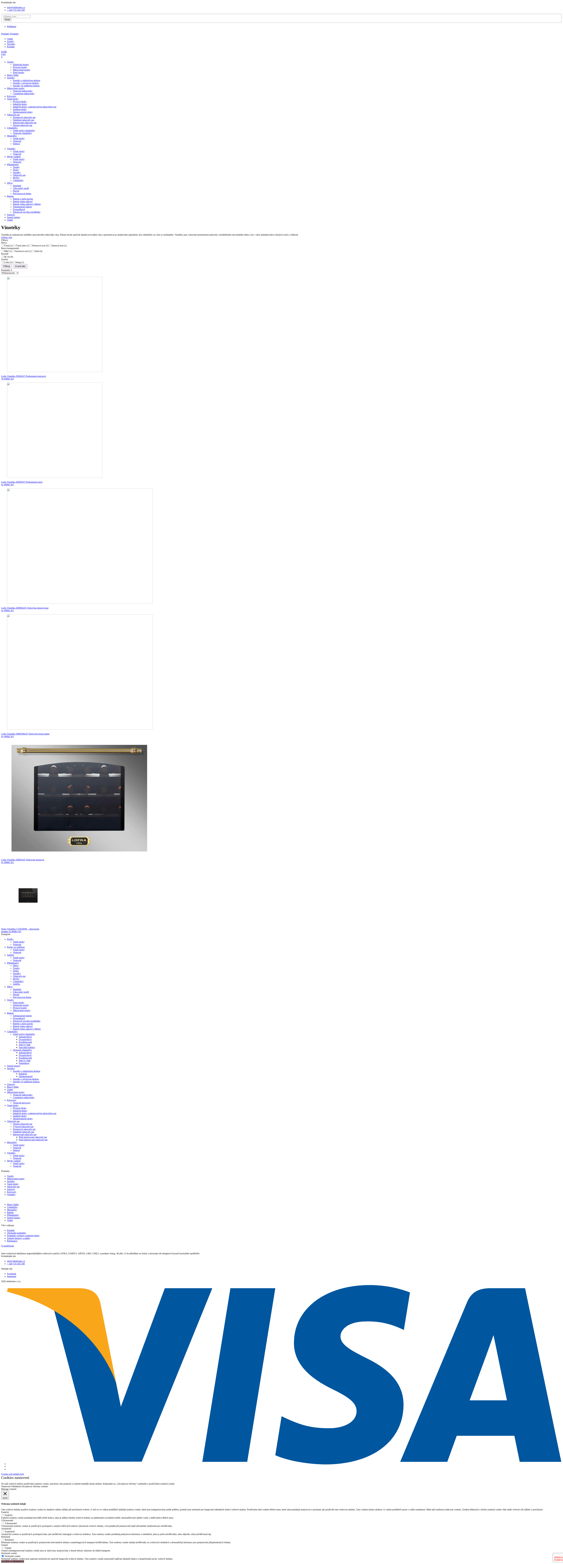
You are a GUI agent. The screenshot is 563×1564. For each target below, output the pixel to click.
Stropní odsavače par (22, 125)
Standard (17, 185)
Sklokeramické (26, 1076)
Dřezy (10, 183)
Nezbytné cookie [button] (9, 1553)
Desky (16, 170)
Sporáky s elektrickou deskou (26, 80)
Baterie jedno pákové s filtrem (27, 204)
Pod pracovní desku (22, 193)
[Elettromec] (281, 31)
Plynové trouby (20, 67)
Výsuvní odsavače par (23, 1126)
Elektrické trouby (21, 64)
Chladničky (12, 128)
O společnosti (7, 1246)
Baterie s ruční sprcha (23, 199)
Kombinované (25, 1042)
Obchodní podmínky (16, 1233)
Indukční (23, 1074)
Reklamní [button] (5, 1537)
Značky (10, 41)
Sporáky (11, 78)
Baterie (10, 196)
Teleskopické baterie (22, 207)
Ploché (16, 191)
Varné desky (12, 99)
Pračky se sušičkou (16, 947)
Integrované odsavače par (25, 122)
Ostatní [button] (4, 1545)
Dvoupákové (19, 209)
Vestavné (17, 141)
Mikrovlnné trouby (21, 70)
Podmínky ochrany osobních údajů (23, 1235)
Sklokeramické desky (23, 112)
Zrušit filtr (20, 266)
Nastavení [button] (5, 1486)
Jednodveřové (25, 1037)
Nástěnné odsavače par (23, 120)
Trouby (10, 62)
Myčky (16, 177)
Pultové (16, 143)
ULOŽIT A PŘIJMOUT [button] (12, 1561)
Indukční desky (20, 104)
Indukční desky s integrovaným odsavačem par (34, 107)
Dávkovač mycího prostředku (26, 212)
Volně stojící (18, 138)
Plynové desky (20, 101)
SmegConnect (13, 217)
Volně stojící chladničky (24, 130)
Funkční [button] (5, 1512)
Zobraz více (6, 237)
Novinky (11, 44)
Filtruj (7, 266)
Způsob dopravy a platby (18, 1238)
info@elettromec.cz (16, 7)
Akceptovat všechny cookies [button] (34, 1486)
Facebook (11, 1273)
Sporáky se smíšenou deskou (26, 85)
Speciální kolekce (27, 1047)
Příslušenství (13, 164)
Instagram (11, 1276)
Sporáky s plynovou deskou (26, 83)
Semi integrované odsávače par (33, 1139)
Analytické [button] (6, 1528)
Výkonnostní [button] (7, 1520)
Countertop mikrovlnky (24, 93)
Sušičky (10, 955)
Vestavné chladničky (22, 133)
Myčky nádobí (14, 156)
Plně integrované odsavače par (33, 1137)
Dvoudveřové (25, 1039)
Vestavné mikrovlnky (23, 91)
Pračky (10, 939)
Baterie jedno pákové (23, 201)
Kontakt (11, 46)
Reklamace (12, 1241)
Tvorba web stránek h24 (12, 1474)
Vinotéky (11, 148)
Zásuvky (11, 214)
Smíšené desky (20, 109)
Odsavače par (13, 114)
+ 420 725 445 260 (16, 10)
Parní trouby (18, 72)
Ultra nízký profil (21, 188)
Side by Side (24, 1044)
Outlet (10, 39)
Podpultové (24, 1063)
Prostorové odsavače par (24, 117)
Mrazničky (12, 136)
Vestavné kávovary (21, 1103)
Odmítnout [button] (16, 1486)
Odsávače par (19, 175)
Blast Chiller (13, 75)
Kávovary (11, 96)
